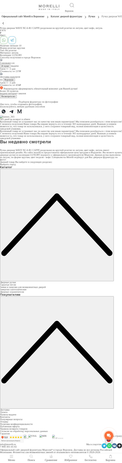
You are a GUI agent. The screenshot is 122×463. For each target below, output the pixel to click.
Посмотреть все (8, 96)
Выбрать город (8, 164)
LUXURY (17, 55)
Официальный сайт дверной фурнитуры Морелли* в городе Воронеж (36, 450)
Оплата (3, 412)
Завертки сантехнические (13, 289)
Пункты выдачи (8, 414)
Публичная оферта (10, 426)
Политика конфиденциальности (16, 424)
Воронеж (69, 11)
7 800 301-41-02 (8, 446)
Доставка (5, 410)
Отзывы (4, 421)
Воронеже (9, 80)
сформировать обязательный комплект (38, 88)
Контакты (5, 417)
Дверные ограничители (12, 292)
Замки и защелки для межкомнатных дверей (23, 287)
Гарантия (5, 433)
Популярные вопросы (11, 419)
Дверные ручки (8, 282)
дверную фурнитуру (104, 157)
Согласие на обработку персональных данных (24, 431)
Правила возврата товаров (13, 429)
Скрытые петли (8, 284)
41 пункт (5, 66)
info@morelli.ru (8, 444)
